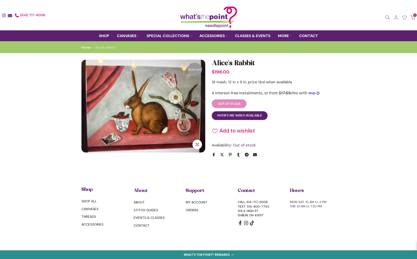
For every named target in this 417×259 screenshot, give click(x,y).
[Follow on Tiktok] (252, 224)
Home (86, 47)
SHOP (104, 35)
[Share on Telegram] (247, 155)
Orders (192, 210)
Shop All (89, 201)
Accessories (92, 224)
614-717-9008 (257, 202)
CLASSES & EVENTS (252, 35)
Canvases (89, 209)
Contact (141, 225)
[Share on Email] (255, 155)
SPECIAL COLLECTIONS (168, 35)
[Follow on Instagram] (246, 224)
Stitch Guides (146, 210)
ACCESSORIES (212, 35)
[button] (208, 254)
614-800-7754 (258, 206)
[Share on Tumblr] (238, 155)
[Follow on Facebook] (240, 224)
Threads (88, 217)
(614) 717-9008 (32, 15)
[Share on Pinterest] (230, 155)
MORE (283, 35)
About (139, 202)
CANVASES (126, 35)
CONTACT (308, 35)
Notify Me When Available (239, 115)
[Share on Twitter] (222, 155)
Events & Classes (149, 218)
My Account (196, 202)
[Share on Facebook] (214, 155)
